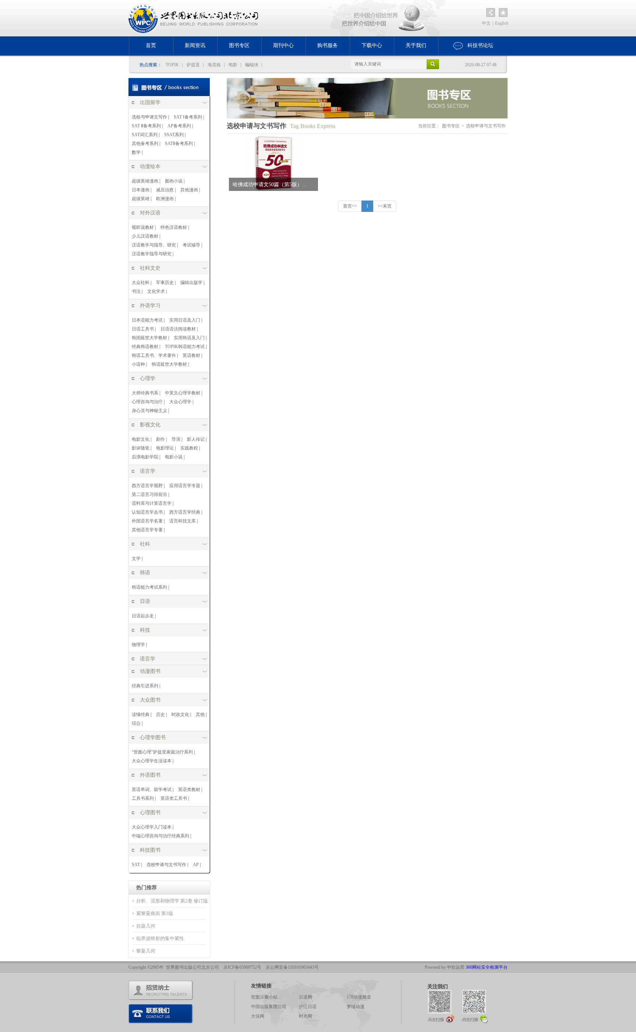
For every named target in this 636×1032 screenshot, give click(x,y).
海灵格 (214, 64)
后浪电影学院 (145, 457)
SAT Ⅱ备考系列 (146, 125)
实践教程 (189, 448)
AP (196, 864)
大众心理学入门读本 (152, 827)
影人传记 (196, 439)
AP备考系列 (179, 125)
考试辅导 (191, 245)
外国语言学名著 (147, 521)
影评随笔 (140, 448)
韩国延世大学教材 (149, 337)
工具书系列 (143, 798)
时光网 (305, 1016)
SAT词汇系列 (145, 134)
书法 (136, 291)
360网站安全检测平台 (487, 967)
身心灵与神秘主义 (149, 410)
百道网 (305, 997)
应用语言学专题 (184, 485)
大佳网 (257, 1016)
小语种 (138, 364)
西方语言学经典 (184, 512)
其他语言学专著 (147, 529)
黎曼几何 (145, 951)
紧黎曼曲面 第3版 (154, 913)
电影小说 (174, 457)
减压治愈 (165, 189)
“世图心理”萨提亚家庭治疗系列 (162, 752)
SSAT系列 (174, 134)
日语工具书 (143, 328)
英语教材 (191, 355)
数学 (136, 152)
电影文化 (140, 439)
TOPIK (172, 64)
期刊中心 (283, 45)
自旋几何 (145, 926)
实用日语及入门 (184, 320)
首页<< (350, 206)
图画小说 (174, 181)
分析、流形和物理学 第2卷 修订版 (172, 901)
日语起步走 (143, 615)
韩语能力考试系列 (149, 587)
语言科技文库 (182, 521)
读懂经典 (140, 714)
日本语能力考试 (147, 320)
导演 (176, 439)
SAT (136, 864)
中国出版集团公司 (268, 1006)
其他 (200, 714)
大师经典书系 (145, 393)
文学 (136, 558)
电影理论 (165, 448)
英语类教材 (189, 789)
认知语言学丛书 (147, 512)
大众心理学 (180, 401)
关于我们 (416, 45)
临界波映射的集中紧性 (160, 938)
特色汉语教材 (173, 227)
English (501, 23)
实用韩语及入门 (189, 337)
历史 (160, 714)
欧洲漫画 (165, 198)
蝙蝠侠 (251, 64)
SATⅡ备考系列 (179, 143)
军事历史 (165, 282)
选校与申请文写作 (149, 117)
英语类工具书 (173, 798)
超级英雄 (140, 198)
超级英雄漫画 (145, 181)
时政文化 (180, 714)
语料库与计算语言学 (152, 503)
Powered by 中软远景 (444, 967)
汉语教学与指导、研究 (154, 245)
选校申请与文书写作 (166, 864)
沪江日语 (308, 1006)
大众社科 (140, 282)
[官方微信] (475, 1006)
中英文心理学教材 (182, 393)
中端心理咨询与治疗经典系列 (160, 835)
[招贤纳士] (160, 990)
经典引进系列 (145, 685)
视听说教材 (143, 227)
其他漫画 (189, 189)
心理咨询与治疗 (147, 401)
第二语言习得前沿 (149, 494)
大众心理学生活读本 (152, 760)
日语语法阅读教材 (178, 328)
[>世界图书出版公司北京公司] (193, 18)
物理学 (138, 644)
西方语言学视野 (147, 485)
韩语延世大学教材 (169, 364)
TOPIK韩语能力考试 (185, 346)
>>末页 (385, 206)
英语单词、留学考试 (152, 789)
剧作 (160, 439)
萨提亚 (193, 64)
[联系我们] (160, 1014)
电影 (233, 64)
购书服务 (327, 45)
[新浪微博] (441, 1006)
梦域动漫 (355, 1006)
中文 (486, 23)
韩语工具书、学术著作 (154, 355)
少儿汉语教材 (145, 236)
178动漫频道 (359, 997)
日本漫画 (140, 189)
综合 (136, 723)
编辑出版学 (191, 282)
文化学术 (156, 291)
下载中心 (371, 45)
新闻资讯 (195, 45)
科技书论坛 (480, 45)
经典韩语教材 (145, 346)
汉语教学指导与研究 (152, 253)
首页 (151, 45)
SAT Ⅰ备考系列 (188, 117)
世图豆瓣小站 (264, 997)
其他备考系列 (145, 143)
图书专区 (239, 45)
